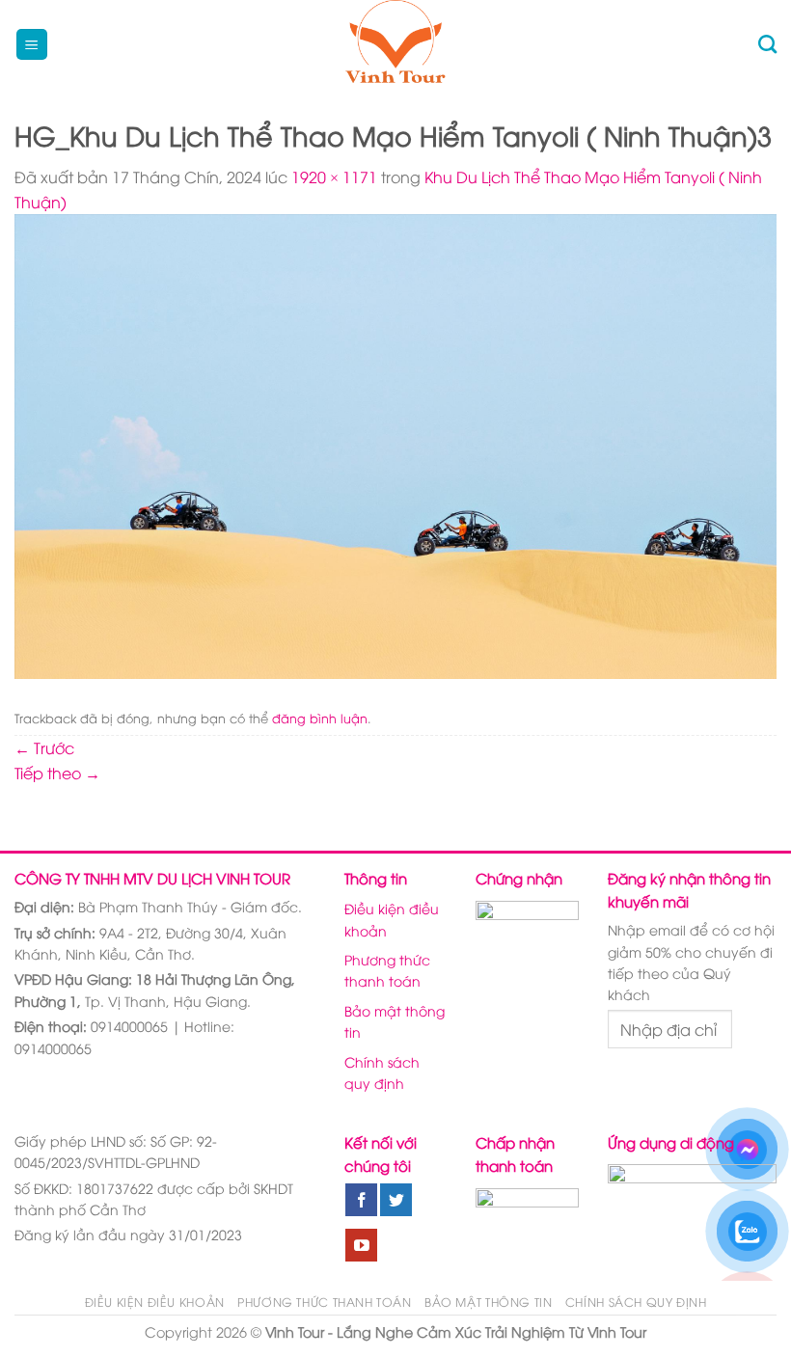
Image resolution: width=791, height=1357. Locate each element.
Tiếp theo (57, 772)
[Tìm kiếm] (767, 44)
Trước (44, 747)
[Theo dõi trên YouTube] (361, 1245)
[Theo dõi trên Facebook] (361, 1199)
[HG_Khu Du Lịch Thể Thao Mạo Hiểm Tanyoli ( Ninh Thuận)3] (395, 443)
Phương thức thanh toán (387, 970)
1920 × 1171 (334, 176)
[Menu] (32, 45)
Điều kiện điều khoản (391, 918)
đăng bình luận (320, 717)
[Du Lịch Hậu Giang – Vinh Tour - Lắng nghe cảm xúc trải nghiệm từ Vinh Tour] (396, 44)
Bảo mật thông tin (394, 1021)
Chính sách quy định (382, 1072)
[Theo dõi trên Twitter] (396, 1199)
